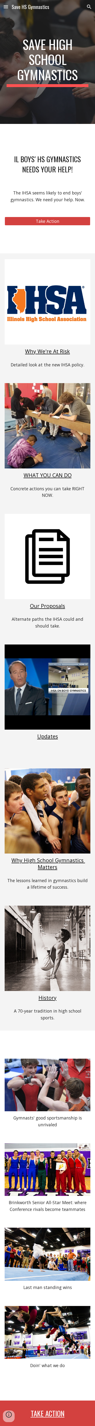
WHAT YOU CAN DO (48, 475)
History (47, 997)
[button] (6, 6)
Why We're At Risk (47, 351)
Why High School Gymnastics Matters (48, 863)
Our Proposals (47, 605)
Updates (47, 736)
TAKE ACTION (48, 1413)
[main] (47, 62)
